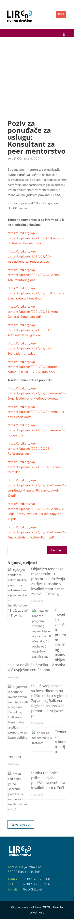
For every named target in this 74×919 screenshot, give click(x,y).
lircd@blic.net (32, 889)
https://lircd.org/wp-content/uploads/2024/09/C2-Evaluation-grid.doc (29, 348)
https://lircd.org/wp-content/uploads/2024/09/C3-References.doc (29, 448)
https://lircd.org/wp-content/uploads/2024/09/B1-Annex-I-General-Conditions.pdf (35, 311)
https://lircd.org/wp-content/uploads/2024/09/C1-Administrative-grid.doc (29, 330)
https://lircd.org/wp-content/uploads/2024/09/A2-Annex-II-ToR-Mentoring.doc (36, 275)
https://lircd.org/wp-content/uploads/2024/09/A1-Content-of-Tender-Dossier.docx (35, 238)
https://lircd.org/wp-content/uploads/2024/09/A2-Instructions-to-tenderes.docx (29, 256)
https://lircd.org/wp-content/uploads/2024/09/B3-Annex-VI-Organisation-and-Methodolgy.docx (36, 393)
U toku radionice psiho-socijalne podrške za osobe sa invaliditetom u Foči (48, 780)
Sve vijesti (21, 824)
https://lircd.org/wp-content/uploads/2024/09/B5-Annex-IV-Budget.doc (36, 430)
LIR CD (17, 159)
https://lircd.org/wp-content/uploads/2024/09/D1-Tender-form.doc (34, 467)
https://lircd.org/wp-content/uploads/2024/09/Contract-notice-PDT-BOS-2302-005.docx (33, 367)
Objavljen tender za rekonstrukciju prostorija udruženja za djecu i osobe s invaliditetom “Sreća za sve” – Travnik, (48, 581)
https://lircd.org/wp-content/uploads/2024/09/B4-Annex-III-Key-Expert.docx (36, 412)
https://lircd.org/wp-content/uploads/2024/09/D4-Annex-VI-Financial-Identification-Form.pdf (36, 532)
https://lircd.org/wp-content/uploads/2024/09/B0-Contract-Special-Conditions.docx (35, 293)
